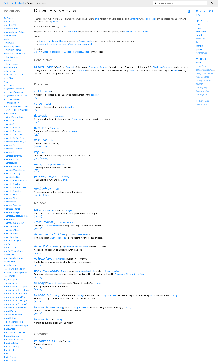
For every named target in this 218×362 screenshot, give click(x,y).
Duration (81, 70)
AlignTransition (11, 102)
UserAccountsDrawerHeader (52, 41)
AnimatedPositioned (13, 184)
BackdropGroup (11, 346)
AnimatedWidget (12, 212)
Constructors (205, 11)
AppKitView (9, 254)
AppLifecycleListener (14, 258)
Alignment (9, 85)
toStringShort (43, 319)
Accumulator (10, 35)
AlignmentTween (12, 99)
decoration (151, 18)
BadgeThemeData (12, 360)
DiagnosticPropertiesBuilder (74, 246)
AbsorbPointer (11, 28)
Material (73, 31)
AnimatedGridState (13, 148)
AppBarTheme (11, 247)
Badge (7, 353)
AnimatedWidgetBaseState (16, 215)
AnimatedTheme (12, 208)
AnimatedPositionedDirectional (19, 187)
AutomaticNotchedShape (16, 325)
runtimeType (42, 188)
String (64, 271)
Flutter (7, 3)
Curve (131, 70)
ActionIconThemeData (14, 53)
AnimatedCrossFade (13, 134)
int (52, 140)
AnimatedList (10, 162)
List (71, 234)
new (198, 14)
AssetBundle (10, 265)
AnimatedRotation (12, 191)
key (36, 152)
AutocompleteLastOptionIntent (19, 293)
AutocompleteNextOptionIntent (19, 297)
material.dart (18, 3)
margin (39, 164)
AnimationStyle (11, 237)
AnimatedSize (10, 198)
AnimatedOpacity (12, 173)
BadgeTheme (10, 357)
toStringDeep (42, 295)
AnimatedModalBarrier (15, 170)
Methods (201, 59)
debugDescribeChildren (49, 234)
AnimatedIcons (11, 159)
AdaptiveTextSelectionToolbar (18, 74)
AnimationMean (11, 230)
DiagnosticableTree (52, 51)
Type (56, 188)
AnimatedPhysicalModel (15, 180)
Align (6, 81)
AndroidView (10, 113)
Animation (9, 219)
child (97, 18)
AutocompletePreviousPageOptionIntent (23, 307)
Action (7, 39)
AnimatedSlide (11, 201)
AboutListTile (10, 25)
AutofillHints (10, 318)
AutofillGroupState (13, 314)
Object (37, 51)
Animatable (9, 120)
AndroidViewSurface (13, 117)
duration (40, 128)
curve (38, 103)
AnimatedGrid (10, 145)
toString (39, 283)
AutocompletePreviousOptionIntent (21, 304)
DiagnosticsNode (81, 234)
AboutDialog (10, 21)
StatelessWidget (81, 51)
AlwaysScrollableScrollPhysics (18, 106)
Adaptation (9, 71)
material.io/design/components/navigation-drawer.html (65, 44)
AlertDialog (9, 78)
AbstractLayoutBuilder (14, 32)
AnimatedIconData (13, 155)
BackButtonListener (13, 339)
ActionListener (11, 56)
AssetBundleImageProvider (17, 272)
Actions (7, 60)
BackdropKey (10, 350)
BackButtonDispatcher (15, 332)
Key (58, 67)
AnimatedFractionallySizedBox (18, 141)
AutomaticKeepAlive (13, 321)
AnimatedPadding (12, 177)
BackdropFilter (11, 343)
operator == (42, 341)
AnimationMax (11, 226)
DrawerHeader (130, 31)
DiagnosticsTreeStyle (85, 271)
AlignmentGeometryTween (17, 95)
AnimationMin (11, 233)
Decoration (71, 67)
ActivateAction (11, 64)
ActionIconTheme (12, 49)
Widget (67, 51)
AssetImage (9, 275)
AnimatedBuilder (12, 127)
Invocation (61, 258)
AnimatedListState (12, 166)
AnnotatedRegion (12, 240)
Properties (202, 21)
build (37, 210)
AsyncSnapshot (11, 279)
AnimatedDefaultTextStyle (16, 138)
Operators (202, 100)
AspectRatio (9, 261)
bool (69, 341)
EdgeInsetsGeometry (99, 67)
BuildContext (48, 210)
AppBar (7, 244)
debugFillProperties (47, 246)
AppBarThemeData (13, 251)
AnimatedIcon (10, 152)
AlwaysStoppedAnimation (16, 109)
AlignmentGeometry (13, 92)
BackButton (9, 328)
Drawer (63, 26)
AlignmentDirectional (14, 88)
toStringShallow (44, 307)
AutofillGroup (10, 311)
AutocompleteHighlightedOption (19, 290)
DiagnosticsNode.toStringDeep (129, 274)
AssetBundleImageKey (14, 268)
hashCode (40, 140)
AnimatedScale (11, 194)
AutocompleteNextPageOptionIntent (21, 300)
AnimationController (14, 222)
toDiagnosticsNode (46, 270)
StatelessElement (65, 222)
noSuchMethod (44, 258)
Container (134, 18)
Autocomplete (10, 283)
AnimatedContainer (13, 131)
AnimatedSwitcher (12, 205)
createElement (43, 222)
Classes (8, 18)
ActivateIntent (10, 67)
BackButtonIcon (11, 336)
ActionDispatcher (12, 46)
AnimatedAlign (11, 124)
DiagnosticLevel (54, 283)
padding (55, 21)
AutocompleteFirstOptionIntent (19, 286)
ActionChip (9, 42)
